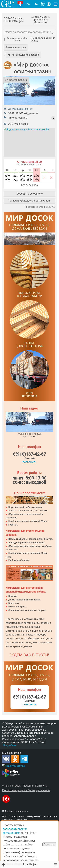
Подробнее (9, 745)
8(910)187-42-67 (17, 113)
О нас (5, 785)
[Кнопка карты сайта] (55, 4)
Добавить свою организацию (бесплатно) (40, 20)
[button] (23, 55)
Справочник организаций (14, 20)
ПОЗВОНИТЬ (29, 462)
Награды (15, 785)
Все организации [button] (15, 47)
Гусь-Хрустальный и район (17, 39)
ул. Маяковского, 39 (20, 108)
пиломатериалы (18, 117)
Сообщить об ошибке (30, 193)
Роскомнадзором (13, 739)
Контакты (41, 785)
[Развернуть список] (53, 118)
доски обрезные (18, 121)
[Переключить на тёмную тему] (37, 4)
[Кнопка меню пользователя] (48, 4)
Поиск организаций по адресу (43, 39)
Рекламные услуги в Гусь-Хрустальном (26, 790)
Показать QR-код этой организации (29, 200)
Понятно (49, 844)
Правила (28, 785)
